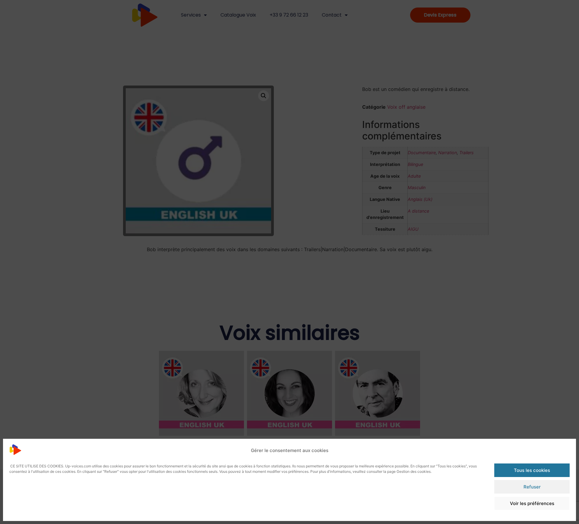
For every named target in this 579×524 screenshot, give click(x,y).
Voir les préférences (532, 503)
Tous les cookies (532, 470)
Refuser (532, 487)
